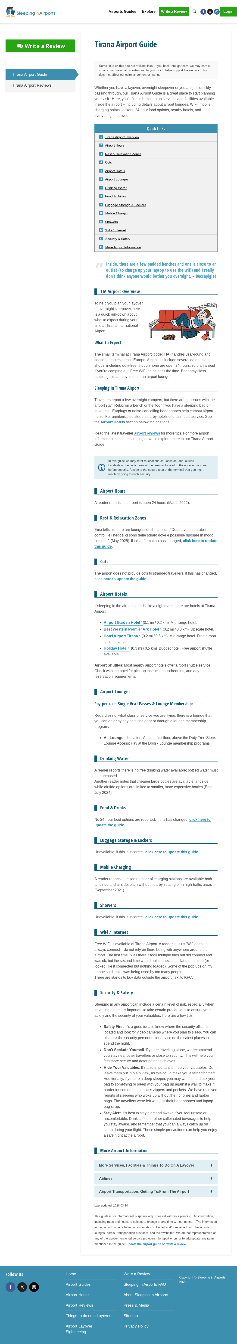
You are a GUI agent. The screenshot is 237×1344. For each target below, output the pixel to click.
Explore (149, 11)
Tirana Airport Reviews (32, 85)
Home (71, 1274)
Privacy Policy (136, 1326)
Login (228, 11)
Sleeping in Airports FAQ (145, 1284)
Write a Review (174, 11)
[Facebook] (10, 1287)
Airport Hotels (78, 1295)
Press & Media (136, 1305)
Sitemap (131, 1316)
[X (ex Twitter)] (22, 1287)
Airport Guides (78, 1284)
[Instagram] (34, 1287)
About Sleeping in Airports (146, 1295)
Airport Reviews (79, 1305)
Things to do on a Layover (88, 1316)
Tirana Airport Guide (29, 74)
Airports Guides (122, 11)
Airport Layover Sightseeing (79, 1329)
